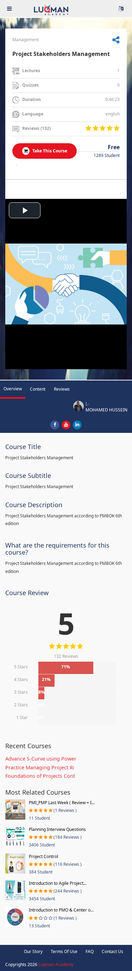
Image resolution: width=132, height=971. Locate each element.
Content (37, 389)
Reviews (62, 389)
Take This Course (49, 151)
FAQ (90, 951)
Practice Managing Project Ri (39, 767)
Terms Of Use (64, 951)
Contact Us (112, 951)
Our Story (33, 951)
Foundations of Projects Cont (40, 776)
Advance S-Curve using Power (40, 758)
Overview (13, 389)
